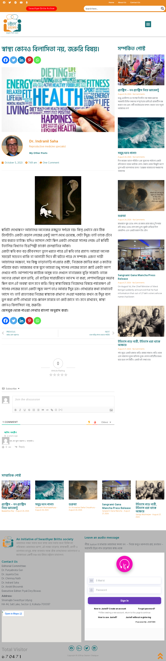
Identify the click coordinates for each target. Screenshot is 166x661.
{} (56, 409)
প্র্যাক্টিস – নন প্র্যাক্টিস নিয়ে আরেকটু (138, 90)
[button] (41, 8)
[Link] (52, 410)
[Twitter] (9, 2)
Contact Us (135, 2)
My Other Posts (38, 153)
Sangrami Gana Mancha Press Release (136, 277)
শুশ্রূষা (122, 216)
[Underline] (24, 410)
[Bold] (15, 410)
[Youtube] (21, 2)
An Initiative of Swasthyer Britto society (44, 539)
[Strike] (29, 410)
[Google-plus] (15, 2)
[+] (60, 409)
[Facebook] (4, 2)
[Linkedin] (21, 60)
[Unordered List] (38, 410)
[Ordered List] (33, 410)
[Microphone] (26, 2)
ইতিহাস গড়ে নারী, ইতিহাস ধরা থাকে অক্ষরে (139, 343)
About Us (122, 2)
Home (111, 2)
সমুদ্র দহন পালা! (127, 153)
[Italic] (20, 410)
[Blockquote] (43, 410)
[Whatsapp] (37, 60)
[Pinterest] (29, 60)
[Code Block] (47, 410)
